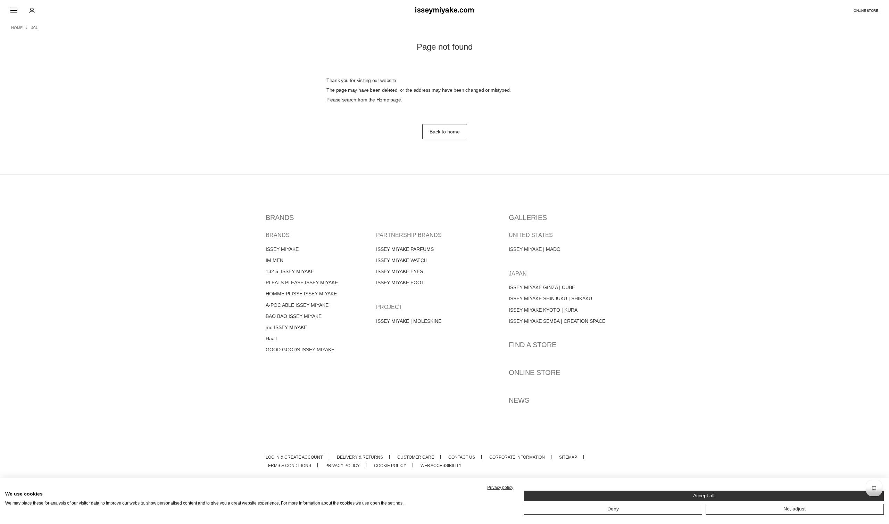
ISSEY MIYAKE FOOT (400, 282)
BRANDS (280, 217)
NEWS (519, 400)
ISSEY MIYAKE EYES (399, 271)
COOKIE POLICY (390, 465)
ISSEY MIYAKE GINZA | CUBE (542, 287)
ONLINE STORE (534, 372)
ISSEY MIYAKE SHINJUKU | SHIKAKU (550, 298)
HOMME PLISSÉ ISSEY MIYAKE (301, 293)
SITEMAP (568, 457)
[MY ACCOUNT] (32, 10)
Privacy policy (500, 487)
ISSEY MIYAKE (282, 249)
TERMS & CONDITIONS (288, 465)
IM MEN (274, 260)
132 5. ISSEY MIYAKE (290, 271)
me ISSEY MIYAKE (286, 327)
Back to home (445, 131)
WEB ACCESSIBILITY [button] (441, 465)
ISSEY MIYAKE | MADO (534, 249)
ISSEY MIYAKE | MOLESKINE (408, 321)
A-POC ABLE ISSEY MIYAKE (297, 305)
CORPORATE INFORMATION (517, 457)
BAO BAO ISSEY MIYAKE (294, 316)
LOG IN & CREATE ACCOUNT (294, 457)
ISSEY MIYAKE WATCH (401, 260)
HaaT (272, 338)
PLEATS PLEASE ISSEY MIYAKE (302, 282)
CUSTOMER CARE (415, 457)
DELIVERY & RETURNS (360, 457)
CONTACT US (461, 457)
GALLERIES (528, 217)
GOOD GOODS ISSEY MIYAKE (300, 349)
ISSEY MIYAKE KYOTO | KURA (543, 310)
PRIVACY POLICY (342, 465)
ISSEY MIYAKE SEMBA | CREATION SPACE (557, 321)
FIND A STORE (532, 345)
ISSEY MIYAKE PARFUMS (405, 249)
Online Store (866, 11)
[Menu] (14, 10)
